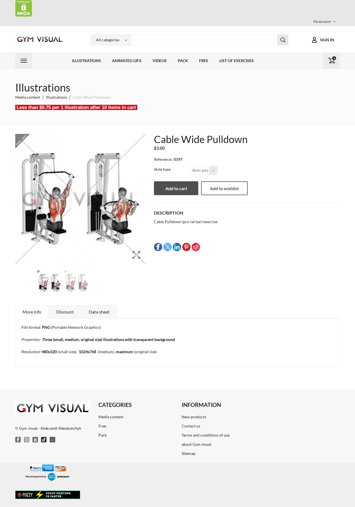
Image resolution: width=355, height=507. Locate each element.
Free (203, 60)
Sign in (327, 39)
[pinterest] (186, 246)
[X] (27, 440)
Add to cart (176, 188)
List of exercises (236, 60)
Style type (162, 169)
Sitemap (189, 453)
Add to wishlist (224, 188)
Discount (65, 311)
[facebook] (158, 246)
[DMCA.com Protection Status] (23, 8)
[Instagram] (53, 440)
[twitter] (167, 246)
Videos (160, 60)
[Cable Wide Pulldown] (49, 283)
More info (31, 311)
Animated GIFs (126, 60)
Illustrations (86, 60)
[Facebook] (18, 440)
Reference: (163, 159)
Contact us (191, 426)
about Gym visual (196, 444)
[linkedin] (177, 246)
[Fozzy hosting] (47, 495)
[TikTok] (44, 440)
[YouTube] (35, 440)
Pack (183, 60)
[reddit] (196, 246)
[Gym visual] (38, 39)
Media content (110, 416)
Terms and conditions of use (206, 435)
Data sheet (99, 311)
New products (194, 416)
